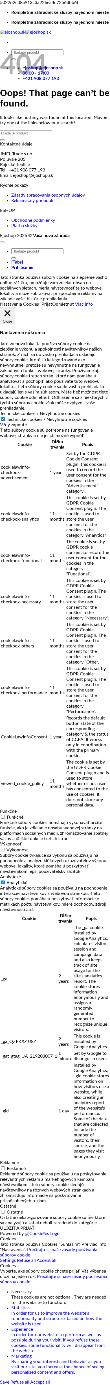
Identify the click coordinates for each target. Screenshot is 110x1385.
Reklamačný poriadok (32, 200)
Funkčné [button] (8, 811)
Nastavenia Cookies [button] (19, 304)
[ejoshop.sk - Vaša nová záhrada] (25, 32)
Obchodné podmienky (33, 220)
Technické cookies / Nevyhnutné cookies (47, 419)
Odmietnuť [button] (63, 304)
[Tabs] (17, 262)
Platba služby (24, 225)
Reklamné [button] (9, 1162)
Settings (8, 1260)
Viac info (84, 304)
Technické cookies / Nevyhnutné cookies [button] (40, 413)
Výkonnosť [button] (10, 844)
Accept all (46, 1260)
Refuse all (27, 1260)
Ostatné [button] (8, 1206)
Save (5, 1382)
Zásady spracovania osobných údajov (48, 195)
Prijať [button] (46, 304)
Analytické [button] (10, 877)
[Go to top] (2, 242)
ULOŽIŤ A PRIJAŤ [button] (17, 1228)
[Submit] (2, 140)
